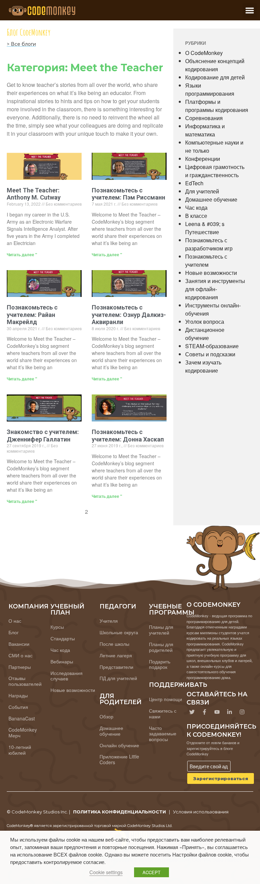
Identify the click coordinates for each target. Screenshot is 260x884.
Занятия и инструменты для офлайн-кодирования (215, 289)
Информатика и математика (205, 130)
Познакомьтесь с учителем (206, 260)
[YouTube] (217, 712)
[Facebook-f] (204, 712)
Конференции (202, 159)
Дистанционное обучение (204, 334)
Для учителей (202, 191)
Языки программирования (209, 89)
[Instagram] (242, 712)
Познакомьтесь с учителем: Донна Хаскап (128, 435)
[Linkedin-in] (229, 712)
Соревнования (204, 118)
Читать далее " (22, 254)
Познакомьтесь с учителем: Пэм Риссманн (128, 194)
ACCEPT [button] (151, 872)
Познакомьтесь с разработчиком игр (209, 244)
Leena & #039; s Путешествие (204, 228)
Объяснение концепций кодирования (214, 65)
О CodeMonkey (204, 53)
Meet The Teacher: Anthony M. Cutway (34, 194)
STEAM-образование (212, 346)
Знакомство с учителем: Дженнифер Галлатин (43, 435)
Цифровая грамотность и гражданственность (214, 171)
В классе (196, 216)
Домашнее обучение (211, 199)
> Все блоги (21, 44)
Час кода (196, 207)
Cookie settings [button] (106, 872)
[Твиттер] (192, 712)
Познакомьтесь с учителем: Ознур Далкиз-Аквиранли (129, 314)
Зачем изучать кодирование (203, 366)
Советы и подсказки (210, 354)
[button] (250, 10)
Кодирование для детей (215, 77)
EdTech (194, 183)
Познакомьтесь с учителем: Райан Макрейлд (32, 314)
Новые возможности (211, 273)
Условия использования (201, 811)
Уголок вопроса (204, 321)
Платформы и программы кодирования (216, 106)
